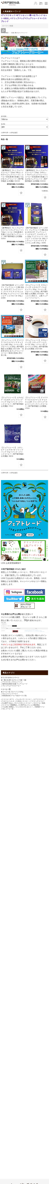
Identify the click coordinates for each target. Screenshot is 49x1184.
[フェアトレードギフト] (36, 214)
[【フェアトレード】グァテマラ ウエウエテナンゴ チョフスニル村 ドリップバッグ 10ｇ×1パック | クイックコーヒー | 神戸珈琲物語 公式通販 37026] (36, 383)
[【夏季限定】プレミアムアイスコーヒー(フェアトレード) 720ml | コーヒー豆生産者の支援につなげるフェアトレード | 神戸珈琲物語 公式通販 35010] (12, 214)
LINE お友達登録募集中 (11, 563)
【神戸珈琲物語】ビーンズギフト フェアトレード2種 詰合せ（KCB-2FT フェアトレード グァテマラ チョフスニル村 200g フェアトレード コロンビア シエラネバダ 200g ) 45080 (12, 291)
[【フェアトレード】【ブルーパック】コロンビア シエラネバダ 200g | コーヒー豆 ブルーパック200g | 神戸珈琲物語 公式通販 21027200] (36, 326)
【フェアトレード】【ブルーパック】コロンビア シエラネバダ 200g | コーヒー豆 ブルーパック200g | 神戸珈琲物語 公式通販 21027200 (36, 344)
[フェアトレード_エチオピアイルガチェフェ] (12, 383)
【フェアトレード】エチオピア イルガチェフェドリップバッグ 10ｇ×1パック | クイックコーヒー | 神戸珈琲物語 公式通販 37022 (12, 402)
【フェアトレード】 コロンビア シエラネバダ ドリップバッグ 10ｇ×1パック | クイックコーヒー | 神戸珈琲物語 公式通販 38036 (12, 452)
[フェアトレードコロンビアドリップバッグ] (12, 433)
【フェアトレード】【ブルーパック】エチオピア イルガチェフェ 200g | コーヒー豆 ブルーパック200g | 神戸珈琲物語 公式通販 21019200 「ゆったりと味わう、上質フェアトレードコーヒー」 (36, 291)
